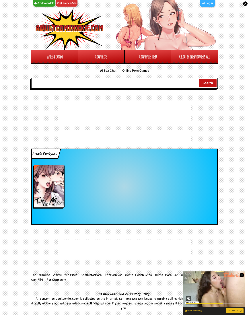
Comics (101, 57)
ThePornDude (40, 275)
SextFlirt (37, 280)
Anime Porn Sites (65, 275)
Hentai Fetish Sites (138, 275)
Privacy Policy (140, 294)
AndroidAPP (45, 3)
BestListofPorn (91, 275)
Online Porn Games (135, 70)
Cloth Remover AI (194, 57)
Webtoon (54, 57)
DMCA (123, 294)
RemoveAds (68, 3)
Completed (148, 57)
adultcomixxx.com (67, 299)
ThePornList (113, 275)
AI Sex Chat (108, 70)
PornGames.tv (56, 280)
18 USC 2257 (108, 294)
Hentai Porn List (166, 275)
